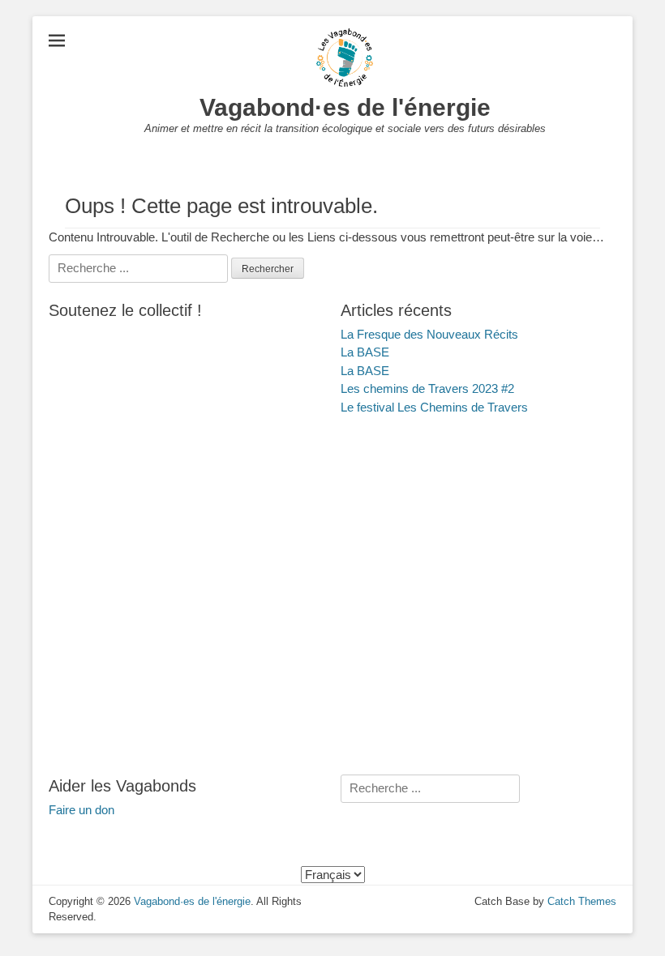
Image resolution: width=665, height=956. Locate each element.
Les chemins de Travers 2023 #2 (427, 388)
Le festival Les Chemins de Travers (434, 407)
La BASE (365, 352)
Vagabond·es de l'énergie (345, 107)
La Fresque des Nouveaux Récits (429, 334)
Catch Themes (581, 901)
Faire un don (81, 810)
